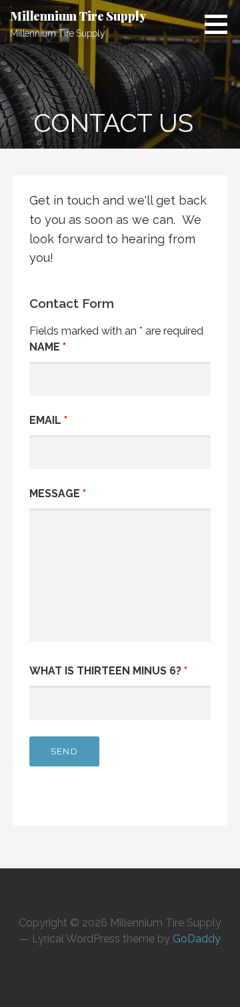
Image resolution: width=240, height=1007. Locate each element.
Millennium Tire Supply (77, 16)
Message (57, 493)
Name (47, 347)
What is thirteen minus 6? (108, 670)
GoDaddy (197, 938)
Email (48, 420)
